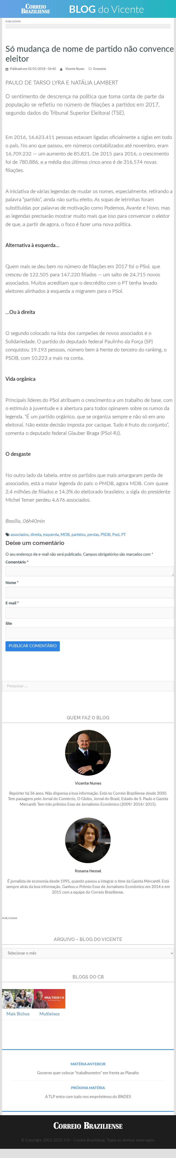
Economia (99, 69)
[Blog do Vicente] (106, 9)
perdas (93, 535)
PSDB (105, 535)
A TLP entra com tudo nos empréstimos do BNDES (88, 1097)
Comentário (17, 562)
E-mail (12, 603)
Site (9, 623)
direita (35, 535)
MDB (65, 535)
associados (20, 535)
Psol (115, 535)
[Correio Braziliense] (39, 9)
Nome (12, 583)
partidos (78, 535)
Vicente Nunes (75, 69)
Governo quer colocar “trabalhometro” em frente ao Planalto (88, 1073)
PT (123, 535)
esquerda (51, 535)
